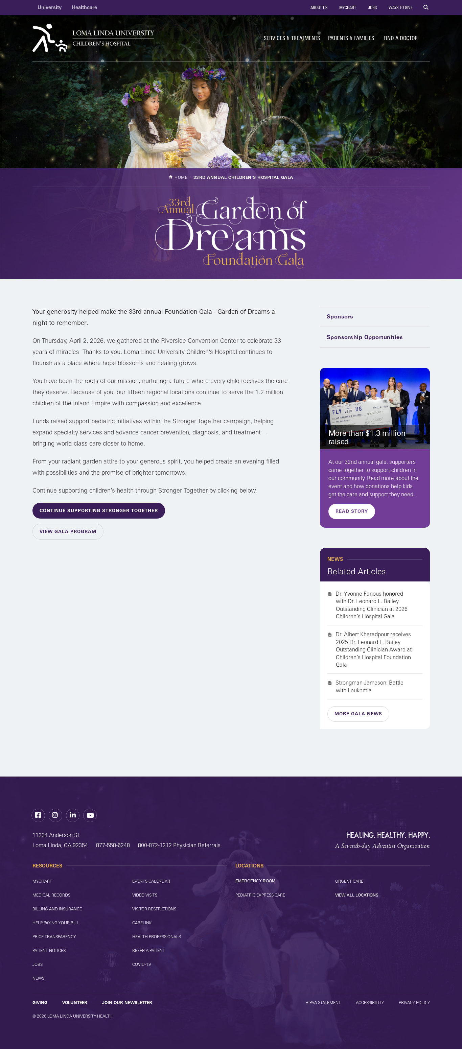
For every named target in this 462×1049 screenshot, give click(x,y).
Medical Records (51, 895)
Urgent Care (349, 881)
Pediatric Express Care (260, 895)
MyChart (347, 7)
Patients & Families (351, 38)
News (38, 978)
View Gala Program (68, 531)
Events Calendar (151, 881)
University (50, 7)
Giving (39, 1002)
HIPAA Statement (323, 1002)
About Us (318, 7)
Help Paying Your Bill (55, 922)
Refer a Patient (148, 950)
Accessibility (370, 1002)
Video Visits (144, 895)
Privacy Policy (414, 1002)
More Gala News (358, 713)
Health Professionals (156, 936)
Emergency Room (255, 881)
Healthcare (84, 7)
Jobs (372, 7)
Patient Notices (49, 950)
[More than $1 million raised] (375, 408)
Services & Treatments (292, 38)
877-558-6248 (113, 845)
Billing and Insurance (57, 908)
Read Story (352, 511)
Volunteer (74, 1002)
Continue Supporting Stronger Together (99, 510)
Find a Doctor (401, 38)
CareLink (142, 922)
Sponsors (340, 316)
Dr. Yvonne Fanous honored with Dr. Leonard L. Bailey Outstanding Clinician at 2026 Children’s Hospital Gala (372, 605)
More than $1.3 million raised (367, 437)
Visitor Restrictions (154, 908)
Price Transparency (54, 936)
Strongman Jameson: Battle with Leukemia (369, 686)
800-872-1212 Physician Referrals (179, 845)
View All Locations (356, 895)
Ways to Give (400, 7)
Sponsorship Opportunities (365, 337)
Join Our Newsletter (127, 1002)
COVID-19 (141, 964)
